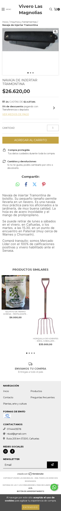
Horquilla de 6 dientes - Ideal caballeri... (45, 339)
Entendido (30, 507)
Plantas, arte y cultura (15, 403)
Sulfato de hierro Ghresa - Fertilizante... (15, 312)
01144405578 (14, 429)
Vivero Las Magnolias (30, 9)
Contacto (8, 397)
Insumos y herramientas (23, 22)
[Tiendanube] (30, 475)
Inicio (5, 22)
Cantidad (8, 128)
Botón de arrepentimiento (30, 491)
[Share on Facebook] (26, 184)
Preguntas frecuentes (42, 397)
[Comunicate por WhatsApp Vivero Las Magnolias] (54, 487)
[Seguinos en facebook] (12, 451)
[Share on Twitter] (35, 184)
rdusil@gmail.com (16, 433)
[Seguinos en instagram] (5, 451)
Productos (36, 391)
